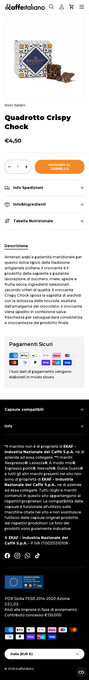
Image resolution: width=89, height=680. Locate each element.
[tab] (16, 246)
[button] (72, 7)
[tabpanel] (44, 291)
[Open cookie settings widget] (81, 672)
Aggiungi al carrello (59, 167)
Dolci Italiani (15, 105)
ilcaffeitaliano (25, 668)
